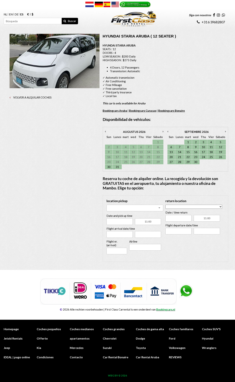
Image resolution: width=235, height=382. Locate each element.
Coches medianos (82, 329)
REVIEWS (175, 357)
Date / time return (176, 212)
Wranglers (209, 347)
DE (16, 14)
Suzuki (107, 347)
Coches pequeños (49, 329)
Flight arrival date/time (120, 228)
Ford (172, 338)
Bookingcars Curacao (142, 110)
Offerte (42, 338)
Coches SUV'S (211, 329)
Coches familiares (181, 329)
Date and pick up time (119, 215)
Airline (133, 241)
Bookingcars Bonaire (171, 110)
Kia (39, 347)
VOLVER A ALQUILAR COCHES (32, 97)
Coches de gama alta (150, 329)
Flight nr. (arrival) (111, 243)
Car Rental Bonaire (115, 357)
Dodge (140, 338)
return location (175, 201)
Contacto (76, 357)
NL (5, 14)
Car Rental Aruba (147, 357)
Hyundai (207, 338)
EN (11, 14)
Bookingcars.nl (165, 309)
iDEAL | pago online (17, 357)
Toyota (141, 347)
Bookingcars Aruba (115, 110)
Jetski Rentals (13, 338)
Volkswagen (177, 347)
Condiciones (45, 357)
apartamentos (80, 338)
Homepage (11, 329)
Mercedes (77, 347)
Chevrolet (110, 338)
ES (21, 14)
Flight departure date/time (181, 225)
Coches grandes (114, 329)
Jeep (7, 347)
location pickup (117, 201)
